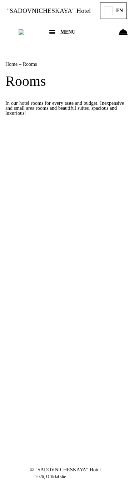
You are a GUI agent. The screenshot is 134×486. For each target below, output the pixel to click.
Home (12, 64)
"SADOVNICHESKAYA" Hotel (49, 10)
